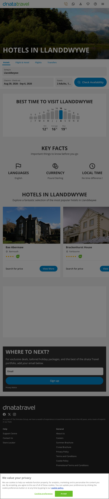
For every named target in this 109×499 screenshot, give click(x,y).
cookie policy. (57, 488)
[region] (54, 486)
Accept (64, 493)
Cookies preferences (43, 493)
